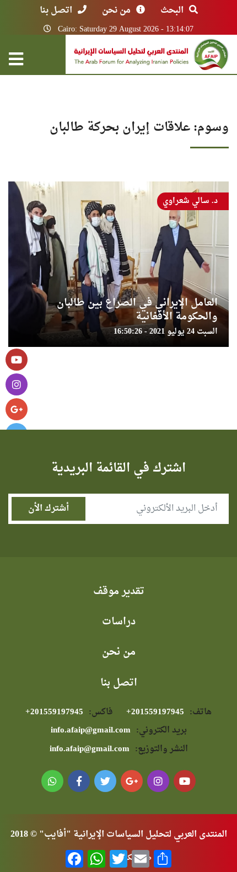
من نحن (116, 10)
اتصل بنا (56, 10)
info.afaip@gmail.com (119, 730)
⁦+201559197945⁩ (169, 712)
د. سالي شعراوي (190, 201)
